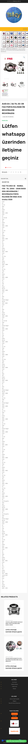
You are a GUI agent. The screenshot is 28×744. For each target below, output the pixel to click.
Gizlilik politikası (14, 684)
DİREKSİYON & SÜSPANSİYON (11, 48)
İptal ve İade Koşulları (14, 699)
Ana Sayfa (3, 48)
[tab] (14, 178)
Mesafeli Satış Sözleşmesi (14, 703)
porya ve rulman (21, 48)
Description (4, 178)
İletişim (14, 688)
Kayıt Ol (19, 1)
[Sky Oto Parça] (14, 24)
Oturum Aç (15, 1)
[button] (25, 29)
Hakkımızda (14, 686)
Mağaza (14, 701)
